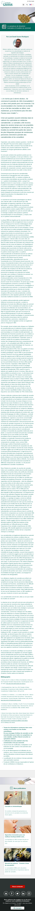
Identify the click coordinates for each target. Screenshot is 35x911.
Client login (31, 1)
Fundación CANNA (7, 3)
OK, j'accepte (17, 908)
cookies (18, 899)
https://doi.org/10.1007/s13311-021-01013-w (15, 683)
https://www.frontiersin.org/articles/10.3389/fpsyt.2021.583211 (14, 720)
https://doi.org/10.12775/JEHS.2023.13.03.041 (11, 700)
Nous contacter (17, 886)
